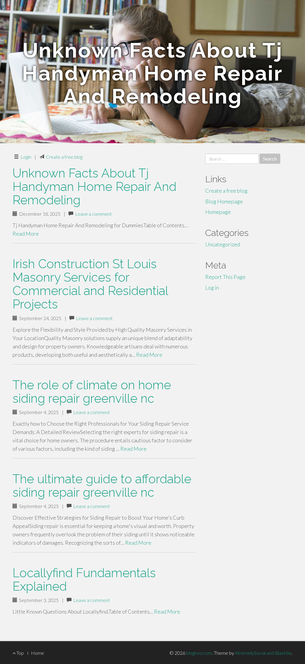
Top (19, 653)
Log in (212, 287)
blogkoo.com (199, 653)
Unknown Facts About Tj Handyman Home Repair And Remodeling (94, 186)
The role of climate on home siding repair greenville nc (92, 392)
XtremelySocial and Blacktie (263, 653)
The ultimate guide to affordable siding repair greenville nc (102, 486)
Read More (26, 233)
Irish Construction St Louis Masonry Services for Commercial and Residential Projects (90, 284)
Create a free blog (64, 157)
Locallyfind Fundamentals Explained (84, 580)
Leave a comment (93, 214)
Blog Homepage (224, 201)
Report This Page (225, 277)
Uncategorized (222, 244)
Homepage (218, 212)
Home (37, 653)
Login (26, 157)
